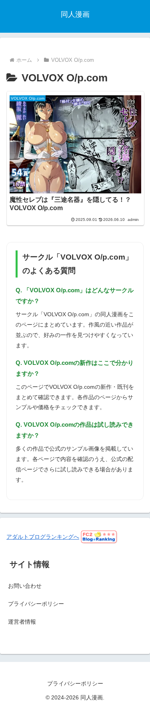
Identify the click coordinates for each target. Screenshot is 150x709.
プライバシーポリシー (36, 604)
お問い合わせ (25, 586)
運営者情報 (22, 621)
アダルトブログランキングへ (42, 537)
